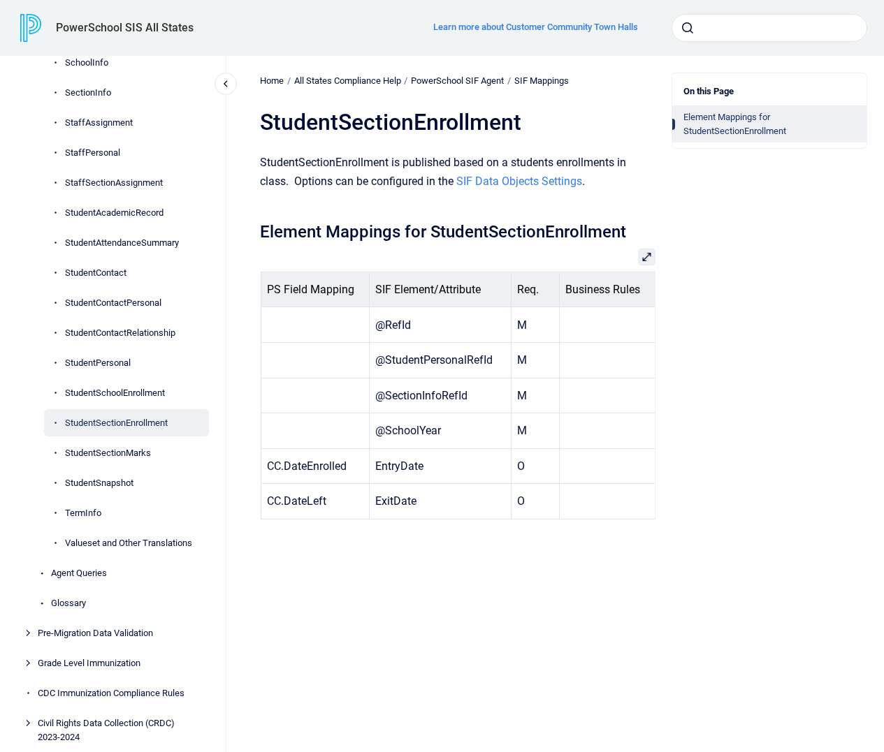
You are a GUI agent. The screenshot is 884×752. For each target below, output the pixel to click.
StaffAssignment (99, 122)
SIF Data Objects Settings (519, 181)
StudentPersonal (98, 362)
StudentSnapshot (99, 483)
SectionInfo (88, 92)
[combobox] (769, 28)
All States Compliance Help (347, 80)
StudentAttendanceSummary (122, 242)
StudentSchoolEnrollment (115, 393)
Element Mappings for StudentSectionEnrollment (734, 124)
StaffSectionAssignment (114, 182)
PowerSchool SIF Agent (457, 80)
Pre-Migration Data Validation (95, 633)
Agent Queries (79, 573)
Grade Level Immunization (89, 663)
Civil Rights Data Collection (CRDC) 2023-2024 (106, 730)
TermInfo (83, 513)
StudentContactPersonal (113, 302)
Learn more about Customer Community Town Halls (535, 27)
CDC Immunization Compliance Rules (111, 693)
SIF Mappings (541, 80)
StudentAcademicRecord (114, 212)
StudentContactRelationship (120, 332)
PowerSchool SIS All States (125, 27)
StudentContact (95, 272)
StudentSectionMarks (108, 453)
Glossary (68, 603)
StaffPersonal (92, 152)
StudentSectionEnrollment (116, 423)
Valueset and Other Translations (128, 543)
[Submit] (687, 28)
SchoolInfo (86, 62)
